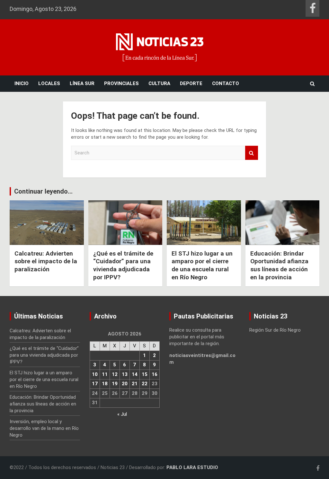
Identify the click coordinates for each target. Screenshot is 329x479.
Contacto (225, 83)
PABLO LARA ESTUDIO (192, 467)
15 (144, 374)
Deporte (191, 83)
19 (115, 384)
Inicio (21, 83)
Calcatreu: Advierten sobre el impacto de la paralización (45, 261)
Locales (49, 83)
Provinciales (121, 83)
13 (125, 374)
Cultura (159, 83)
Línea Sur (82, 83)
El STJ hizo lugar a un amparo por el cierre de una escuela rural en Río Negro (202, 265)
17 (95, 384)
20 (125, 384)
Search (251, 153)
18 (105, 384)
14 (135, 374)
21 (135, 384)
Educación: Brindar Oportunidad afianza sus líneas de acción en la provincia (279, 265)
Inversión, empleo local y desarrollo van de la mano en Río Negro (44, 428)
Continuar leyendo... (43, 191)
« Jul (122, 414)
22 (144, 384)
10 (95, 374)
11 (105, 374)
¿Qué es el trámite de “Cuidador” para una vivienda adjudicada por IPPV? (123, 265)
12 (115, 374)
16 (154, 374)
